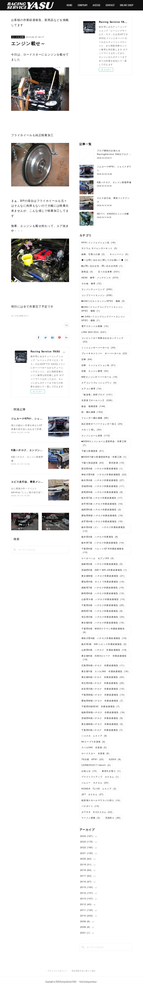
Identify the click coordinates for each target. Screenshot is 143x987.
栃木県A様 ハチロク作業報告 (99, 536)
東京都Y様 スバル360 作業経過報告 (105, 671)
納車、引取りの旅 (93, 254)
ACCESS (96, 5)
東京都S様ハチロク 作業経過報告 (102, 676)
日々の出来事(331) (19, 316)
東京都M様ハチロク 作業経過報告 (102, 723)
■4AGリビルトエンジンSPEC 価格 (103, 300)
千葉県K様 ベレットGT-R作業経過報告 (102, 550)
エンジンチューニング (96, 289)
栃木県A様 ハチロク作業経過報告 (102, 480)
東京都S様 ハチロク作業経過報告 (102, 622)
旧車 (86, 359)
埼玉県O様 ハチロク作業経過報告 (103, 616)
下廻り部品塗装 (92, 462)
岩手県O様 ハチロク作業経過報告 (102, 503)
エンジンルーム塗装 (95, 435)
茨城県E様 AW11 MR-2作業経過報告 (104, 569)
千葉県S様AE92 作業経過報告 (100, 706)
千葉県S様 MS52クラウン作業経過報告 (103, 630)
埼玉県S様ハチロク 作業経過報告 (102, 682)
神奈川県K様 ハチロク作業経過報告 (104, 474)
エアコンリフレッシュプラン (98, 382)
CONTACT (110, 5)
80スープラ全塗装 (93, 741)
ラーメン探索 (90, 817)
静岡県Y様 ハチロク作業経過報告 (102, 610)
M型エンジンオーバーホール (99, 376)
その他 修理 (91, 283)
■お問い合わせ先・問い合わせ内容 (102, 265)
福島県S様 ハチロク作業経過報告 (102, 563)
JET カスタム (92, 794)
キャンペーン (119, 254)
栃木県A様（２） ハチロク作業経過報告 (103, 529)
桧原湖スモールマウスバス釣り (100, 800)
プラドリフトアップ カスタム (100, 776)
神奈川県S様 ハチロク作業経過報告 (104, 638)
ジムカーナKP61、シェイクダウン (32, 418)
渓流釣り (113, 817)
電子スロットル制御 (95, 325)
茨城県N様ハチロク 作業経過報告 (102, 717)
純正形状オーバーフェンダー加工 (102, 423)
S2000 (115, 759)
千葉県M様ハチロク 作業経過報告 (103, 694)
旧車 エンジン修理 (95, 370)
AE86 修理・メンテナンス (100, 277)
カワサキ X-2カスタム (96, 811)
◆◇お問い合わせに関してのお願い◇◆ (104, 259)
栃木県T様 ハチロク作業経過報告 (102, 497)
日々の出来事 (18, 37)
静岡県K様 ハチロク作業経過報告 (102, 593)
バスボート (90, 805)
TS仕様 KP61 (92, 759)
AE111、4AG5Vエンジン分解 (113, 213)
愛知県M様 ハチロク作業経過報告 (102, 515)
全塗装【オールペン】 (96, 400)
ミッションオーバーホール (98, 347)
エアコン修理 (91, 388)
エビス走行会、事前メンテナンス (31, 481)
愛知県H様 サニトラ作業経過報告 (103, 581)
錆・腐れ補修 (92, 411)
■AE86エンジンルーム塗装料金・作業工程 (103, 443)
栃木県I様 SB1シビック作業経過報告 (104, 643)
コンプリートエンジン (96, 295)
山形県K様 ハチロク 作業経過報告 (104, 649)
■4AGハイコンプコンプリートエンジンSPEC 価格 (102, 308)
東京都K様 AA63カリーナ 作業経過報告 (104, 657)
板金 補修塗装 (93, 406)
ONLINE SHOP (126, 5)
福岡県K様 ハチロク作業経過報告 (101, 509)
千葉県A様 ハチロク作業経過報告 (102, 605)
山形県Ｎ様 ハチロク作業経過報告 (103, 599)
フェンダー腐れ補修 (95, 417)
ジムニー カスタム (95, 782)
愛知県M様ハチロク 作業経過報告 (102, 700)
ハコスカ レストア (94, 735)
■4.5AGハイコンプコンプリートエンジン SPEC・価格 (104, 318)
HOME (70, 5)
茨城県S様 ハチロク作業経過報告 (102, 486)
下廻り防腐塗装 (92, 450)
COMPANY (83, 5)
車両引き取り (111, 770)
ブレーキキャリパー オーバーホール (104, 353)
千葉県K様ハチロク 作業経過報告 (102, 729)
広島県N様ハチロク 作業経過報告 (103, 665)
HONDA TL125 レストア (98, 788)
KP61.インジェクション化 (98, 242)
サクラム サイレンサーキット (99, 248)
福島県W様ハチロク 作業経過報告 (103, 712)
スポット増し (91, 429)
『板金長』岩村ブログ (96, 394)
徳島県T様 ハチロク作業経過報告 (102, 587)
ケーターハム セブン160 (97, 558)
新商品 (87, 271)
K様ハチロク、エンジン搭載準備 (31, 450)
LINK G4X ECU (94, 331)
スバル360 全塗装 (94, 747)
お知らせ (89, 770)
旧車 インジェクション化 (98, 365)
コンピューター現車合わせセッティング (102, 339)
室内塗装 (116, 462)
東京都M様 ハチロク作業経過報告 (103, 575)
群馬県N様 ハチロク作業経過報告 (102, 491)
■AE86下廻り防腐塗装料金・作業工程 (104, 456)
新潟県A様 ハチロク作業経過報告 (102, 468)
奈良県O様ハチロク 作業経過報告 (103, 688)
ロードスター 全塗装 (95, 753)
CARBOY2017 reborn (96, 764)
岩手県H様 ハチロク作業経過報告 (102, 521)
